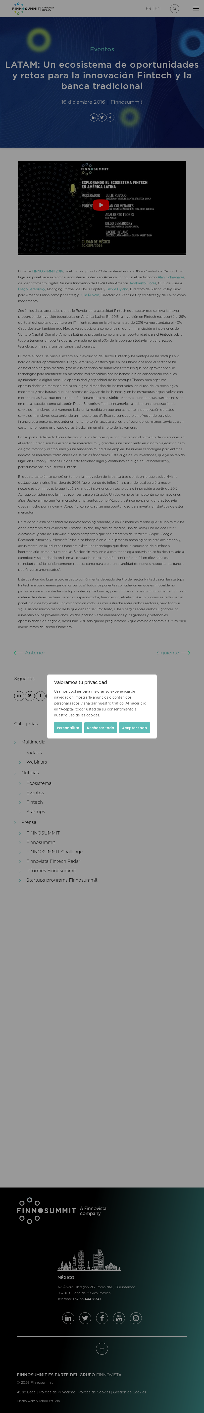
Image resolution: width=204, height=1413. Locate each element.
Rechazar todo (100, 727)
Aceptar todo (134, 727)
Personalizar (68, 727)
